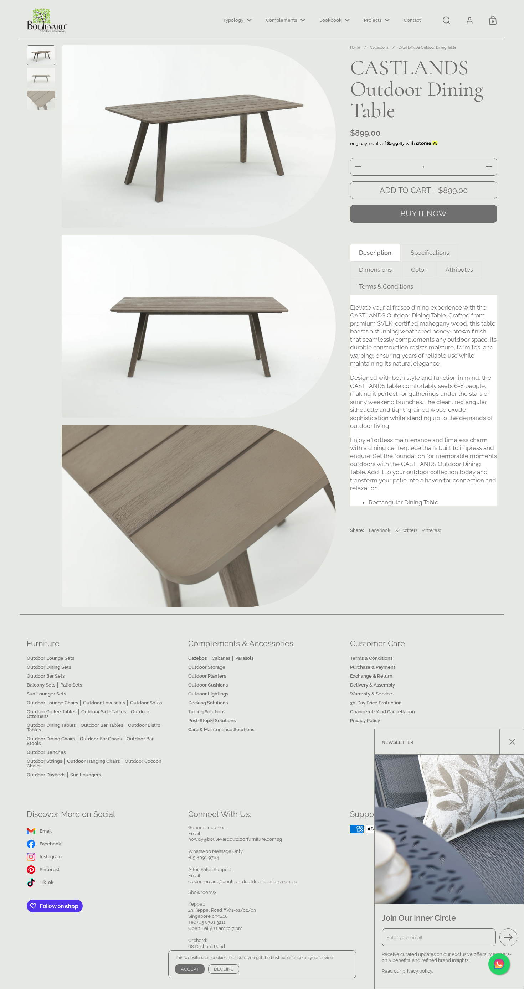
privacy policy (417, 971)
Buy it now (423, 213)
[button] (446, 20)
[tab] (375, 253)
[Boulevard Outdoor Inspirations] (47, 20)
